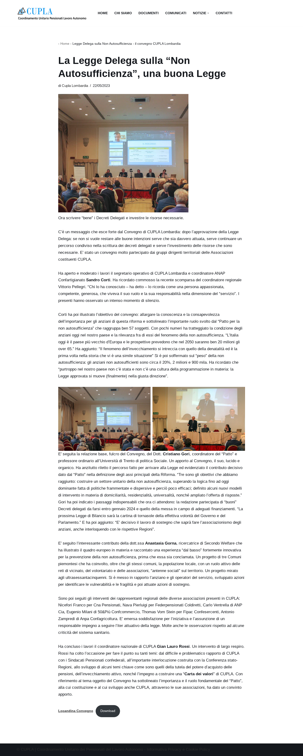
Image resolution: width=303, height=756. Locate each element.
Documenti (148, 13)
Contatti (224, 13)
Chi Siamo (123, 13)
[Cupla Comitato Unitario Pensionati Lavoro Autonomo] (53, 13)
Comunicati (175, 13)
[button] (208, 13)
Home (103, 13)
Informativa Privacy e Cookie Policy (178, 749)
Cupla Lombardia (75, 86)
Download (107, 711)
